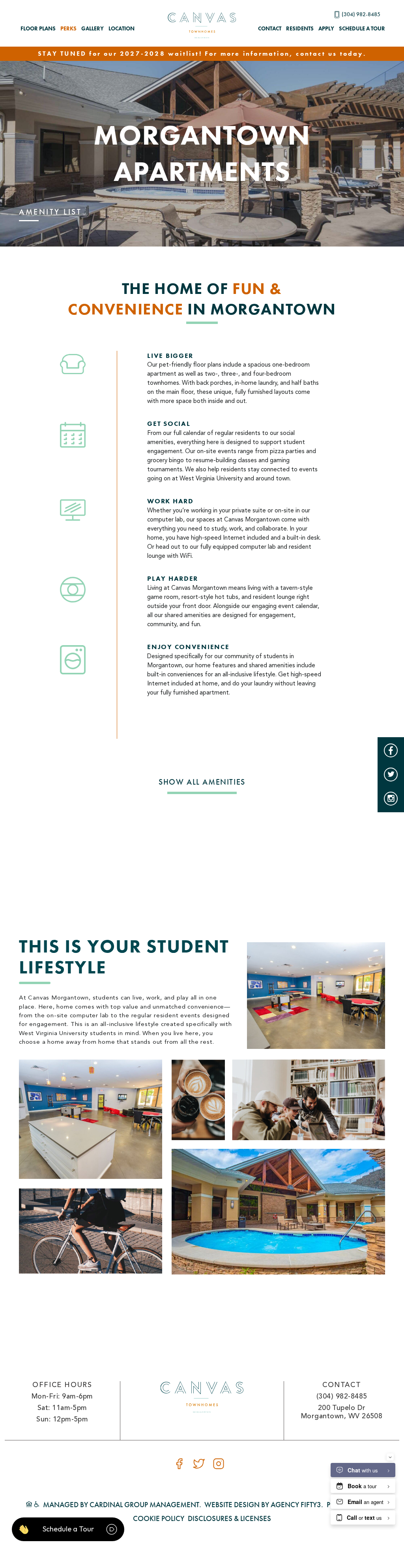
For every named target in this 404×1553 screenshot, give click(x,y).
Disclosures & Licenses (229, 1518)
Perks (68, 28)
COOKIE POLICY (158, 1518)
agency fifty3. (297, 1505)
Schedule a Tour (362, 28)
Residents (300, 28)
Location (121, 28)
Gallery (92, 28)
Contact (269, 28)
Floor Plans (38, 28)
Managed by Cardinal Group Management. (122, 1505)
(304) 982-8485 (361, 14)
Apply (326, 28)
